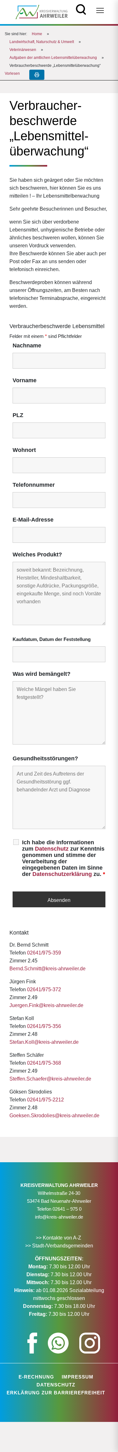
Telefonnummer (34, 485)
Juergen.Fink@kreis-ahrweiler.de (46, 1005)
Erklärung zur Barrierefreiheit (56, 1392)
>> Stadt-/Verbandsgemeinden (59, 1245)
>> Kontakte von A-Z (59, 1237)
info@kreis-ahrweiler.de (59, 1217)
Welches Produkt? (37, 554)
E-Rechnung (36, 1376)
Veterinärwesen (22, 50)
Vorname (25, 380)
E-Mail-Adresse (33, 520)
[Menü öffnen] (100, 10)
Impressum (77, 1376)
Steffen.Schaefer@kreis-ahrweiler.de (50, 1078)
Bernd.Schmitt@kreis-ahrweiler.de (47, 968)
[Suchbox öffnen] (81, 8)
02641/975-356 (44, 1026)
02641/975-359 (44, 952)
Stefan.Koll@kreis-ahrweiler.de (44, 1042)
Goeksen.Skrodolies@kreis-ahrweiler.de (54, 1115)
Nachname (27, 345)
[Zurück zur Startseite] (42, 11)
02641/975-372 (44, 989)
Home (37, 34)
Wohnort (24, 450)
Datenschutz (52, 849)
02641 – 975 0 (67, 1209)
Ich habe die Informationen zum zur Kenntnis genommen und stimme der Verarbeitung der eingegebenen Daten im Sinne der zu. (63, 858)
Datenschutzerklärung (62, 874)
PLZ (18, 415)
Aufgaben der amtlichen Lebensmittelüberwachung (53, 57)
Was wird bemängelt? (41, 674)
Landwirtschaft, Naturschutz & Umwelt (41, 42)
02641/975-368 (44, 1063)
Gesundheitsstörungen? (45, 758)
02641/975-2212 (45, 1099)
